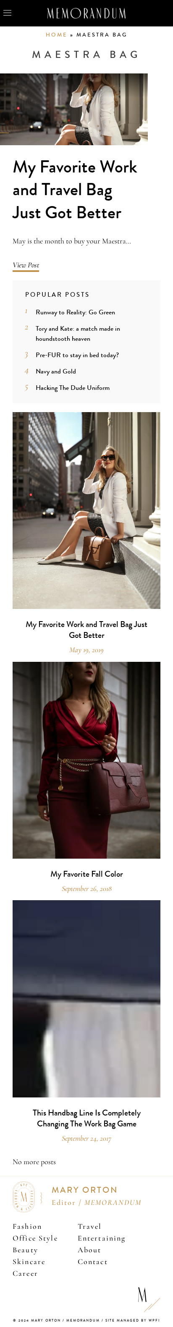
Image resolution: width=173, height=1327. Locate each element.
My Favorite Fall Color (86, 874)
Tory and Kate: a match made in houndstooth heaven (78, 333)
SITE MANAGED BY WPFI (132, 1320)
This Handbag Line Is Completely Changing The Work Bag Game (87, 1118)
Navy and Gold (56, 371)
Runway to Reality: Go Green (75, 312)
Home (57, 35)
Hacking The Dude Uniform (73, 387)
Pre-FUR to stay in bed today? (77, 355)
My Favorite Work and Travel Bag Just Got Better (75, 190)
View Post (26, 264)
